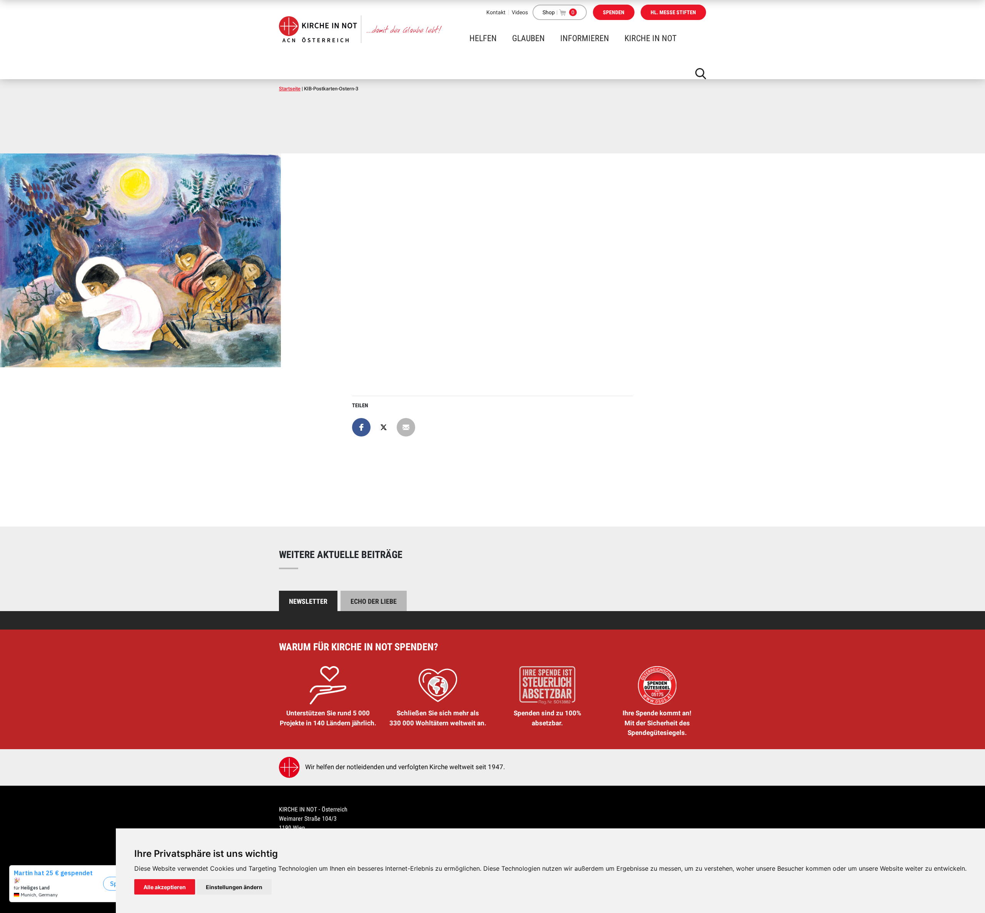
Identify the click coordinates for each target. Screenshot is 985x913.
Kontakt (496, 12)
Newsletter (308, 601)
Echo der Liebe (374, 601)
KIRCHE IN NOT (650, 38)
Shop (549, 12)
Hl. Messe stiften (673, 12)
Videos (520, 12)
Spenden (613, 12)
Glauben (528, 38)
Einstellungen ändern (234, 887)
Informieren (584, 38)
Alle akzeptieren (165, 887)
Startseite (290, 89)
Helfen (483, 38)
